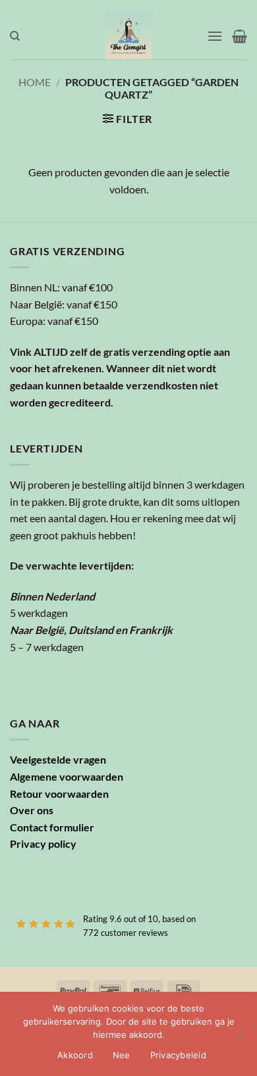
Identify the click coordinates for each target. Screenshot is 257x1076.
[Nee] (239, 1037)
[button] (215, 36)
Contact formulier (52, 827)
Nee (121, 1055)
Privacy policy (43, 843)
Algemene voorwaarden (66, 776)
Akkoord (75, 1055)
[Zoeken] (15, 36)
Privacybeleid (178, 1055)
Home (34, 82)
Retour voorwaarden (59, 793)
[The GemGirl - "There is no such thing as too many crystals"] (129, 36)
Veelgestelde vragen (58, 759)
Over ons (31, 810)
